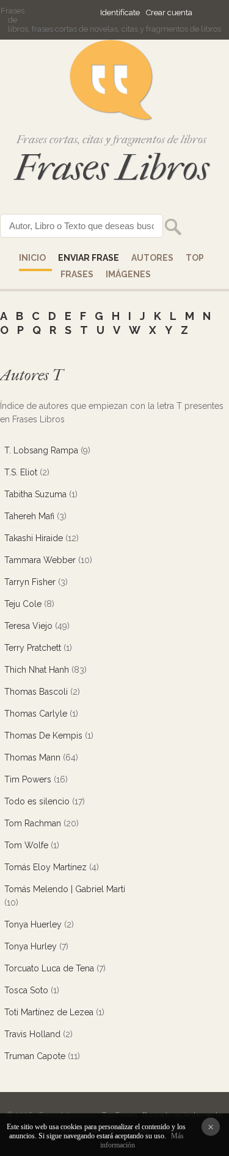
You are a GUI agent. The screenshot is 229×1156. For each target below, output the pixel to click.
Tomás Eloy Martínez (45, 867)
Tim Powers (27, 779)
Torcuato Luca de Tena (49, 968)
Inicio (32, 258)
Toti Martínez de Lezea (48, 1012)
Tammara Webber (40, 560)
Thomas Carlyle (35, 713)
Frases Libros (112, 168)
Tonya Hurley (30, 946)
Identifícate (120, 12)
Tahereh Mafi (29, 516)
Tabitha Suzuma (35, 494)
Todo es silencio (37, 801)
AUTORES (152, 258)
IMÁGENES (128, 274)
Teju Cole (23, 604)
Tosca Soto (26, 990)
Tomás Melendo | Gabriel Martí (64, 889)
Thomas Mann (32, 757)
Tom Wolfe (26, 845)
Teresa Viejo (28, 626)
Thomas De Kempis (43, 735)
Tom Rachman (32, 823)
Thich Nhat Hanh (36, 670)
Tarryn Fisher (30, 582)
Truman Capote (34, 1056)
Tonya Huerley (33, 924)
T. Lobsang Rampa (41, 450)
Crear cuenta (169, 12)
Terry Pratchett (32, 648)
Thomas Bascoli (36, 692)
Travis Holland (32, 1034)
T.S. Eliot (20, 472)
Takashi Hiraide (33, 538)
